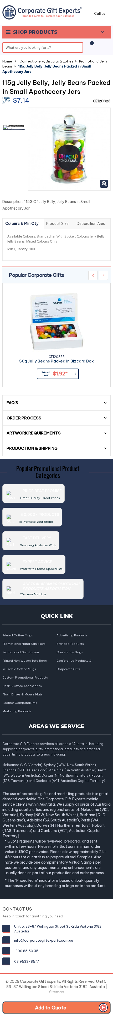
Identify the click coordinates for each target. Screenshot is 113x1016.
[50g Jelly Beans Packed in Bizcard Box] (56, 322)
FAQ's (12, 402)
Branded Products (70, 644)
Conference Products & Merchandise (73, 661)
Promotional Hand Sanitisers (23, 644)
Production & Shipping (32, 448)
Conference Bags (69, 652)
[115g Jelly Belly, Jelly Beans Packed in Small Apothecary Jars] (14, 127)
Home (7, 61)
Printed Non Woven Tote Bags (24, 660)
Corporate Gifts (68, 669)
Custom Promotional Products (25, 677)
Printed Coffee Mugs (17, 635)
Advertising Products (72, 635)
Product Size (57, 223)
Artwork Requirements (34, 433)
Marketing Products (17, 711)
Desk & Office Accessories (22, 686)
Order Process (24, 417)
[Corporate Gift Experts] (42, 12)
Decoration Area (91, 223)
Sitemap (56, 992)
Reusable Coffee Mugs (19, 669)
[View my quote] (91, 45)
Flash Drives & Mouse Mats (22, 694)
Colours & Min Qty (21, 223)
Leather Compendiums (19, 703)
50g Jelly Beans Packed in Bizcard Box (56, 361)
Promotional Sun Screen (20, 652)
